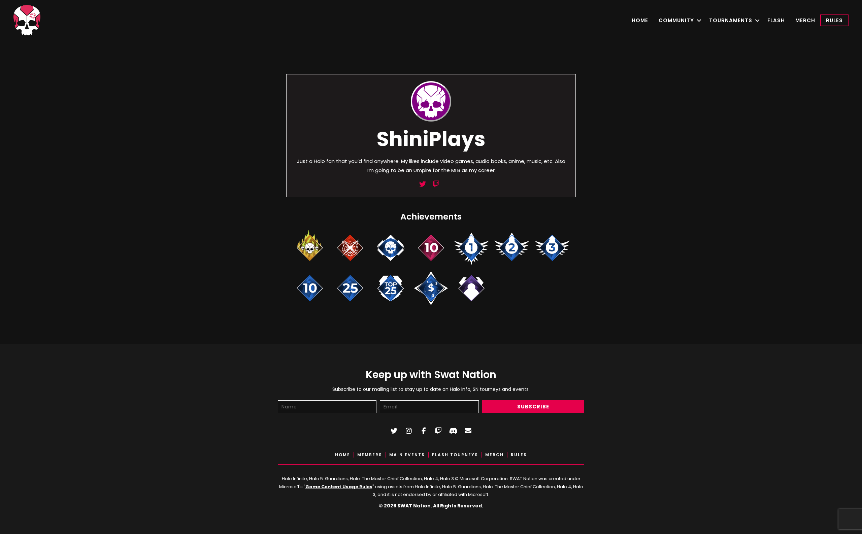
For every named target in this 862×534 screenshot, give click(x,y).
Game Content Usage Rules (338, 486)
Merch (805, 20)
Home (640, 20)
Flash (776, 20)
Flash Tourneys (455, 455)
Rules (834, 20)
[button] (699, 20)
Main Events (407, 455)
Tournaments (730, 20)
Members (369, 455)
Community (676, 20)
